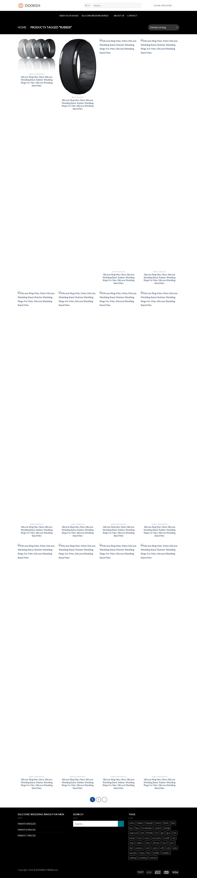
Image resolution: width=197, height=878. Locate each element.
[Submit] (121, 824)
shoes (147, 843)
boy (131, 828)
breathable (147, 828)
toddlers (166, 853)
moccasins (156, 838)
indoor (132, 838)
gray (169, 833)
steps (142, 853)
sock (148, 848)
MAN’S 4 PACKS (27, 829)
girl (162, 833)
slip (130, 848)
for (157, 833)
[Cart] (177, 5)
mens (147, 838)
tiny (148, 853)
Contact (132, 15)
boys (137, 828)
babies (140, 823)
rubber (139, 843)
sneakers (139, 848)
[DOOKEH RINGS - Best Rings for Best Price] (48, 5)
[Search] (138, 5)
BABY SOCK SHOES (69, 15)
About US (119, 15)
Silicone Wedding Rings (95, 15)
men (140, 838)
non (173, 838)
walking (132, 858)
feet (142, 833)
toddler (156, 853)
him (175, 833)
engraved (133, 833)
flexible (150, 833)
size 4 (164, 843)
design (167, 828)
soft (162, 848)
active (132, 823)
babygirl (149, 823)
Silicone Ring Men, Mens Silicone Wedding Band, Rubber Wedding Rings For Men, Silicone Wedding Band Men (37, 81)
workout (153, 858)
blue (173, 823)
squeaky (133, 853)
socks (155, 848)
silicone (156, 843)
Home (22, 27)
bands (158, 823)
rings (131, 843)
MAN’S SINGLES (27, 823)
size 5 (172, 843)
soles (175, 848)
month (166, 838)
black (166, 823)
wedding (143, 858)
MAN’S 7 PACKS (27, 835)
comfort (158, 828)
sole (168, 848)
